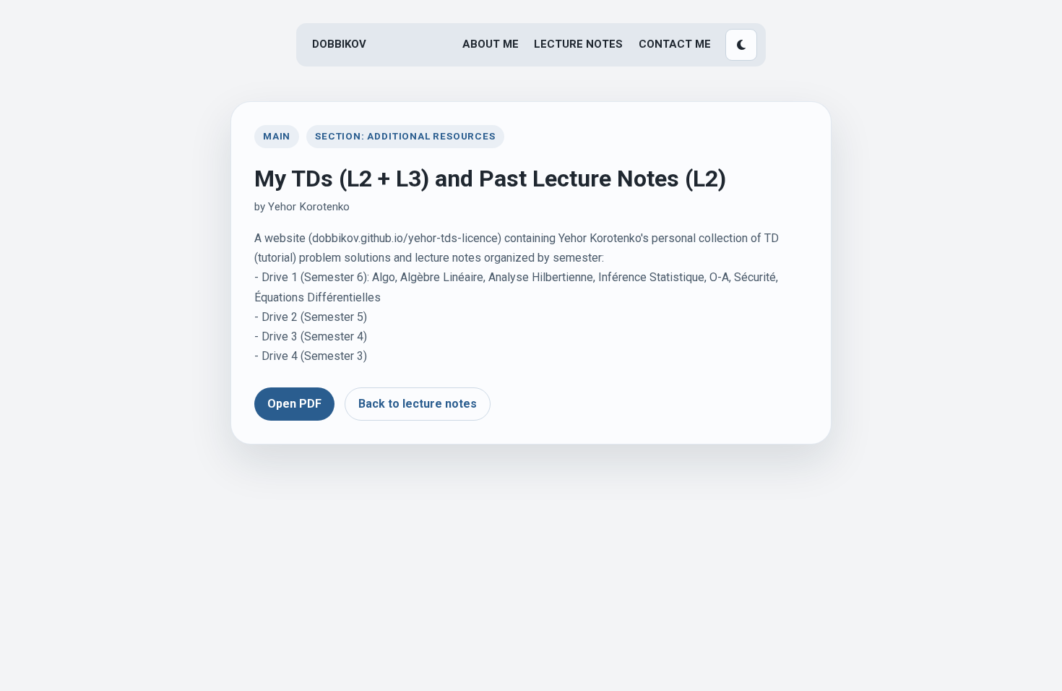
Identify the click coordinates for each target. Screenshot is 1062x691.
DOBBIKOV (339, 44)
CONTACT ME (675, 44)
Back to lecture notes (417, 404)
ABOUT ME (490, 44)
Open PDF (294, 404)
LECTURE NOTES (578, 44)
